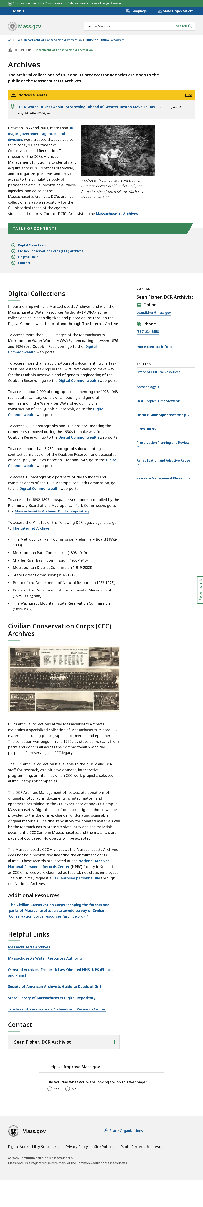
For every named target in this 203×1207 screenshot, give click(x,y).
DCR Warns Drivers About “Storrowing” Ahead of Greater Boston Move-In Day (88, 106)
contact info (153, 347)
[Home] (9, 40)
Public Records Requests (141, 1146)
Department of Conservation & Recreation (53, 40)
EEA (17, 40)
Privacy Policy (77, 1146)
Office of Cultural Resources (105, 40)
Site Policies (104, 1146)
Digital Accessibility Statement (33, 1146)
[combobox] (139, 26)
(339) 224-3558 (148, 332)
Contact (24, 263)
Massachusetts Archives (117, 213)
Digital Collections (32, 245)
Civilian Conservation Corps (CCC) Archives (50, 251)
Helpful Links (28, 257)
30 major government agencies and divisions (40, 133)
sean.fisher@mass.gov (154, 313)
